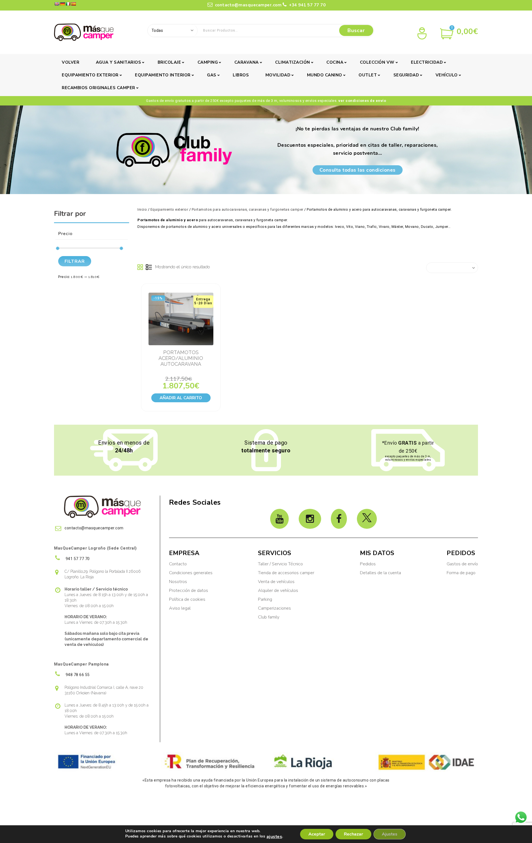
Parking (265, 599)
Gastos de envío (462, 564)
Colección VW (377, 62)
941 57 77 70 (77, 558)
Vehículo (447, 75)
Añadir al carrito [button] (181, 398)
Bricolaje (169, 62)
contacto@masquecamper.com (248, 5)
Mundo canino (324, 75)
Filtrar (75, 261)
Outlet (368, 75)
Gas (211, 75)
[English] (56, 4)
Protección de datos (188, 590)
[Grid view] (140, 267)
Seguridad (406, 75)
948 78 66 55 (77, 674)
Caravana (246, 62)
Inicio (142, 209)
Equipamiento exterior (90, 75)
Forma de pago (461, 573)
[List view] (149, 267)
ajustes (274, 837)
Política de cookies (187, 599)
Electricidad (427, 62)
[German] (62, 4)
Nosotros (178, 582)
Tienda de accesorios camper (286, 573)
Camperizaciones (274, 608)
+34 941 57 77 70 (307, 5)
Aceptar (316, 834)
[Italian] (67, 4)
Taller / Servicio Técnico (280, 564)
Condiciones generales (191, 573)
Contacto (178, 564)
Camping (208, 62)
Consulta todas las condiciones (357, 170)
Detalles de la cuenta (380, 573)
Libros (241, 75)
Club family (268, 617)
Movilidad (278, 75)
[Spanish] (73, 4)
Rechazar (353, 834)
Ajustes (389, 834)
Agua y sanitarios (118, 62)
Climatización (292, 62)
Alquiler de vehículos (278, 590)
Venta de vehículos (276, 582)
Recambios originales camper (98, 88)
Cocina (334, 62)
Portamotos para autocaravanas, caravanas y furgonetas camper (247, 209)
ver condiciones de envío (362, 101)
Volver (70, 62)
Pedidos (368, 564)
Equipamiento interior (163, 75)
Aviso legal (180, 608)
